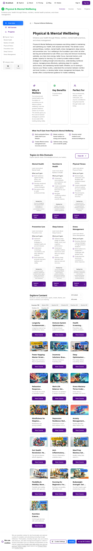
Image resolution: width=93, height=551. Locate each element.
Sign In (78, 3)
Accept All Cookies (84, 541)
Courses (71, 9)
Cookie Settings (60, 541)
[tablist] (59, 305)
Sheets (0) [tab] (64, 305)
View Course (39, 335)
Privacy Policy (42, 546)
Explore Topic (36, 216)
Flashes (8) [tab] (74, 305)
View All (80, 156)
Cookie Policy (19, 548)
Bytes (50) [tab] (45, 305)
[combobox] (76, 295)
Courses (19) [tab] (35, 305)
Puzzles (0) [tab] (45, 308)
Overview (62, 9)
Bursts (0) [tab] (84, 305)
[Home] (30, 23)
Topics (79, 9)
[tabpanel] (59, 419)
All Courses (12, 27)
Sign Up (86, 3)
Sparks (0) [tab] (55, 305)
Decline (71, 541)
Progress (87, 9)
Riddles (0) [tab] (35, 308)
